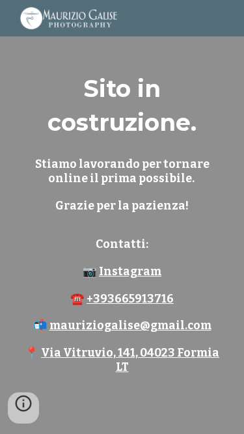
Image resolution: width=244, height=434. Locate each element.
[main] (122, 217)
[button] (23, 408)
